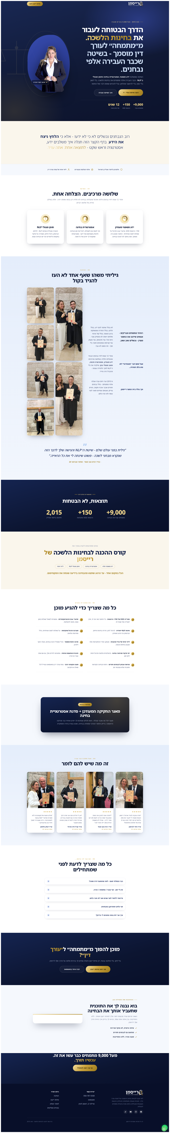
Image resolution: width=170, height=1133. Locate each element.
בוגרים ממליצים (53, 1108)
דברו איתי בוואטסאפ (72, 969)
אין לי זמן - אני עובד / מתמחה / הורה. (85, 889)
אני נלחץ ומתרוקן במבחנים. (85, 906)
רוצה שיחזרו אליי (132, 92)
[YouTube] (131, 1112)
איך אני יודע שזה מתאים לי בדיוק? (85, 915)
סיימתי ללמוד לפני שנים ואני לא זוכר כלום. (85, 898)
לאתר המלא (54, 1104)
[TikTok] (126, 1112)
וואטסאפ (91, 1100)
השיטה (56, 1096)
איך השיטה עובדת (105, 92)
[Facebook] (141, 1112)
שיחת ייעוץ (55, 1100)
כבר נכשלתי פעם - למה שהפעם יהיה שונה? (85, 881)
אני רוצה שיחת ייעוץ (98, 969)
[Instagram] (136, 1112)
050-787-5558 (89, 1096)
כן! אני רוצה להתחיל (85, 1068)
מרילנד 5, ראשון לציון (87, 1104)
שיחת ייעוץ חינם (34, 4)
